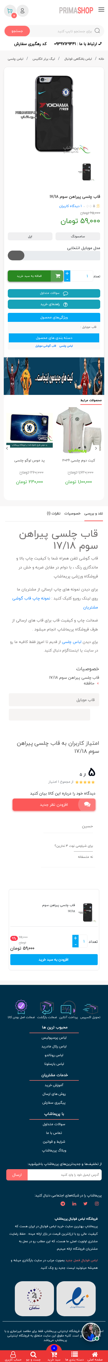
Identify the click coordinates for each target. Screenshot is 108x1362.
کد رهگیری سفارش (30, 44)
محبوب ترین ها (54, 1027)
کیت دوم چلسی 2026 (78, 460)
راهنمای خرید (50, 304)
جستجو (17, 31)
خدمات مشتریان (54, 1075)
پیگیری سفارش (54, 1102)
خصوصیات (72, 513)
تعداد (96, 276)
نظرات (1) (54, 513)
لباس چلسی (16, 59)
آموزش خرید (54, 1085)
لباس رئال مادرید (54, 1046)
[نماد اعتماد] (76, 1298)
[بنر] (54, 376)
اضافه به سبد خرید (29, 276)
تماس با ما (54, 1133)
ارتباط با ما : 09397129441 (76, 44)
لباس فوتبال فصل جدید (82, 1260)
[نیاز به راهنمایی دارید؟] (91, 1330)
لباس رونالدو (54, 1055)
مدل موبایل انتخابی (83, 248)
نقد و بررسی (93, 513)
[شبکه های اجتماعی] (97, 1204)
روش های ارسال (54, 1094)
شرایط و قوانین (54, 1141)
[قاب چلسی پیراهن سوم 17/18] (54, 113)
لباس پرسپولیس (54, 1037)
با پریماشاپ (54, 1114)
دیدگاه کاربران (69, 206)
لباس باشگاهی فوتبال (78, 59)
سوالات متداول (50, 293)
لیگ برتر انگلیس (44, 59)
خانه (101, 59)
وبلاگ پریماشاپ (54, 1150)
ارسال (17, 1174)
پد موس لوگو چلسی (29, 460)
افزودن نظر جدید (54, 804)
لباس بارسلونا (54, 1064)
